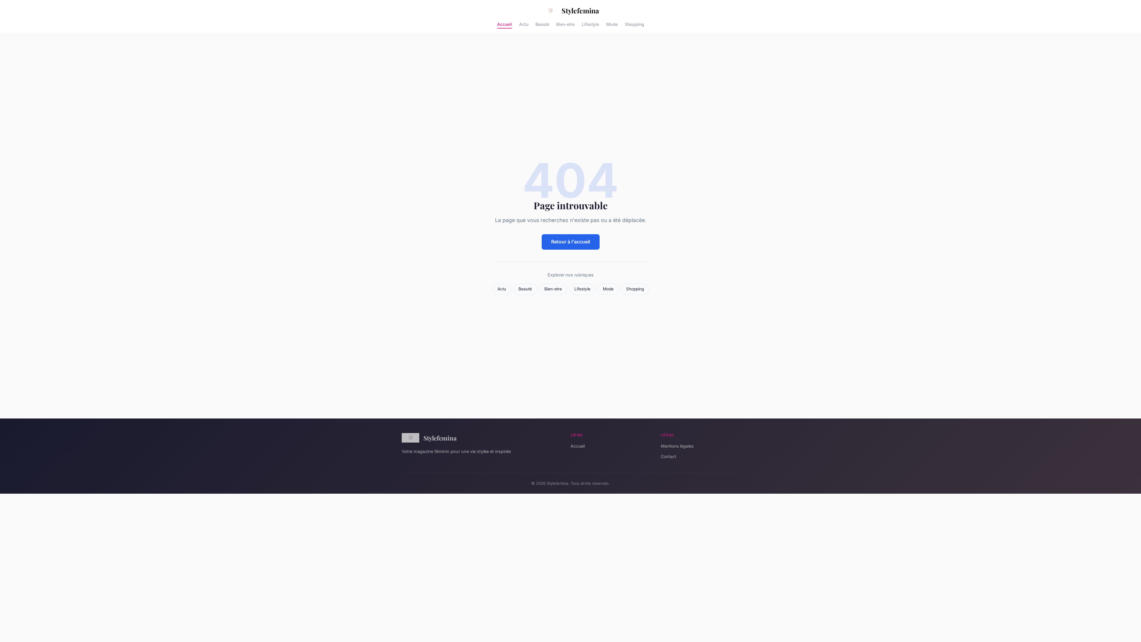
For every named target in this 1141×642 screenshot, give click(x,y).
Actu (523, 23)
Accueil (504, 23)
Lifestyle (590, 23)
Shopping (634, 23)
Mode (612, 23)
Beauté (542, 23)
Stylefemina (580, 10)
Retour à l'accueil (570, 242)
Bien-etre (565, 23)
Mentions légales (677, 446)
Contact (668, 456)
